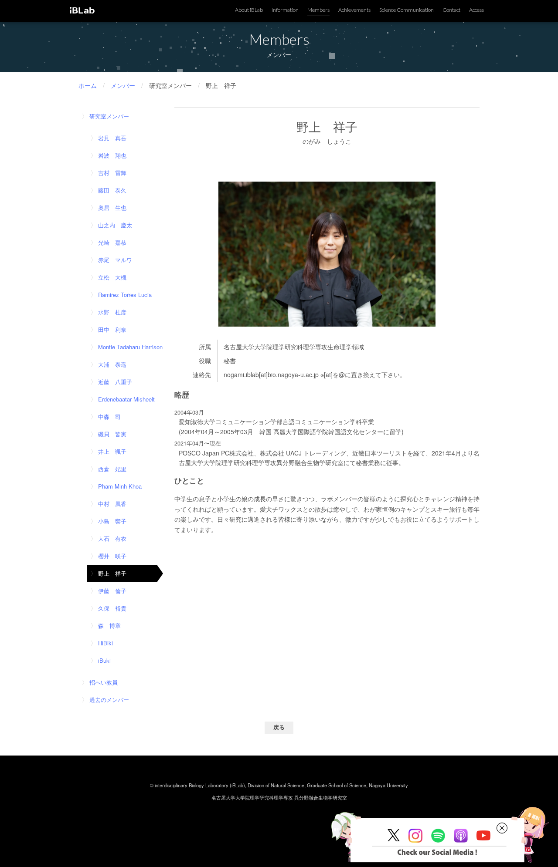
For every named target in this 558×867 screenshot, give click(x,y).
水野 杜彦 (112, 312)
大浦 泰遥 (112, 364)
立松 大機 (112, 277)
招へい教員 (103, 682)
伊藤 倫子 (112, 591)
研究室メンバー (109, 116)
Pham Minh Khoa (120, 486)
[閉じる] (502, 828)
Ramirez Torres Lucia (125, 294)
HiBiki (105, 643)
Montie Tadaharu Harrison (130, 347)
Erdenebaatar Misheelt (126, 399)
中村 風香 (112, 503)
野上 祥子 (112, 573)
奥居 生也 (112, 207)
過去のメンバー (109, 699)
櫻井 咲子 (112, 556)
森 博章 (109, 625)
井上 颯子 (112, 451)
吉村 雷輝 (112, 173)
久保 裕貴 (112, 608)
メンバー (123, 85)
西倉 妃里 (112, 469)
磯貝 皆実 (112, 434)
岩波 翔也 (112, 155)
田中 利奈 (112, 329)
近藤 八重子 (115, 382)
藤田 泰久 (112, 190)
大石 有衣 (112, 538)
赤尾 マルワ (115, 260)
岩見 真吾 (112, 138)
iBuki (104, 660)
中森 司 (109, 416)
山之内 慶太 (115, 225)
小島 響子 (112, 521)
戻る (279, 727)
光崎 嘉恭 (112, 242)
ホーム (87, 85)
